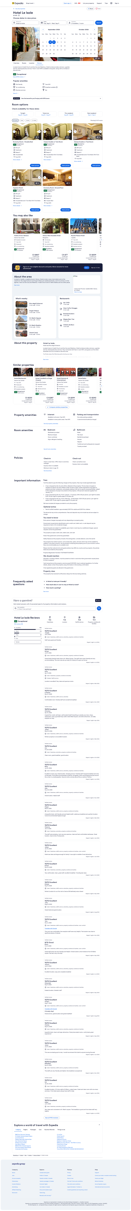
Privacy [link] (69, 1172)
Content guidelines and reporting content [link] (77, 1190)
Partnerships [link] (15, 1181)
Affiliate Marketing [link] (16, 1190)
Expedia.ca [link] (15, 1155)
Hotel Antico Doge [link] (62, 1144)
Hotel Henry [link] (60, 1138)
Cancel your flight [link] (99, 1178)
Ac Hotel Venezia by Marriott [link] (65, 1147)
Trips (106, 3)
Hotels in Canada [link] (44, 1175)
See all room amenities (50, 449)
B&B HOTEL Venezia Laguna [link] (23, 1146)
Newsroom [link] (14, 1192)
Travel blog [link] (42, 1192)
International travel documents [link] (102, 1187)
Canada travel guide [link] (44, 1172)
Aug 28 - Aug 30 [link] (68, 115)
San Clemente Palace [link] (21, 1141)
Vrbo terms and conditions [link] (73, 1184)
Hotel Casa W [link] (60, 1136)
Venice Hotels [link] (36, 1155)
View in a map (78, 292)
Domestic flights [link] (43, 1184)
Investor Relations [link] (16, 1184)
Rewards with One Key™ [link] (45, 1195)
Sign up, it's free (95, 267)
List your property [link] (16, 1178)
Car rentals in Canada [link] (45, 1187)
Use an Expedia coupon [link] (100, 1184)
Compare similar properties (58, 407)
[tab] (18, 1130)
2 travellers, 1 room (77, 23)
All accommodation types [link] (46, 1190)
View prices (35, 165)
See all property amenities (51, 423)
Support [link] (97, 1172)
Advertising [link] (15, 1187)
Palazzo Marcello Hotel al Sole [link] (23, 1139)
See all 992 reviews (18, 77)
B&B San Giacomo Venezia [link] (22, 1134)
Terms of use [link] (70, 1178)
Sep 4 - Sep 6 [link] (92, 115)
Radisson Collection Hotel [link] (64, 1141)
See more (17, 285)
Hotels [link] (21, 1155)
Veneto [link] (30, 1155)
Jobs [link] (13, 1175)
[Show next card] (101, 239)
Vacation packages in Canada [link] (47, 1181)
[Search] (99, 608)
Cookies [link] (69, 1175)
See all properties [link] (20, 8)
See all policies (48, 471)
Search (99, 23)
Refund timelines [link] (99, 1181)
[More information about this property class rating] (19, 15)
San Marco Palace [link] (20, 1144)
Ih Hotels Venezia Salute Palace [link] (23, 1136)
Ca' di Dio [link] (59, 1134)
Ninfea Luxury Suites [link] (21, 1142)
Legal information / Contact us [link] (74, 1187)
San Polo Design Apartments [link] (23, 1147)
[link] (98, 8)
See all (15, 93)
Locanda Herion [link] (19, 1138)
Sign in (117, 3)
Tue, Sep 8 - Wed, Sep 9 (51, 23)
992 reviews (17, 624)
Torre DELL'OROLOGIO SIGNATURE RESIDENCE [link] (70, 1149)
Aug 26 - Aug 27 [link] (45, 115)
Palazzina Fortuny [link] (61, 1139)
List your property (88, 3)
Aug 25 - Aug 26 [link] (22, 115)
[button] (50, 38)
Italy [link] (26, 1155)
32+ (99, 58)
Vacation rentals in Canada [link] (46, 1178)
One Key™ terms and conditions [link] (75, 1181)
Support (99, 3)
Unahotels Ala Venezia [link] (21, 1149)
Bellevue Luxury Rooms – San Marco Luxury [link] (69, 1142)
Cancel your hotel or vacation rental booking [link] (105, 1175)
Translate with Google (51, 928)
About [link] (13, 1172)
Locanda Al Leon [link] (61, 1146)
